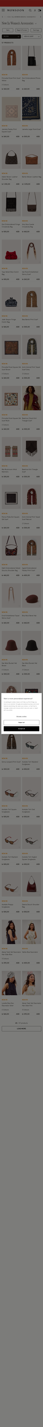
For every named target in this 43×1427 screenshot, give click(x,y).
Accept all (21, 728)
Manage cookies (21, 716)
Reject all (21, 722)
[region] (21, 713)
